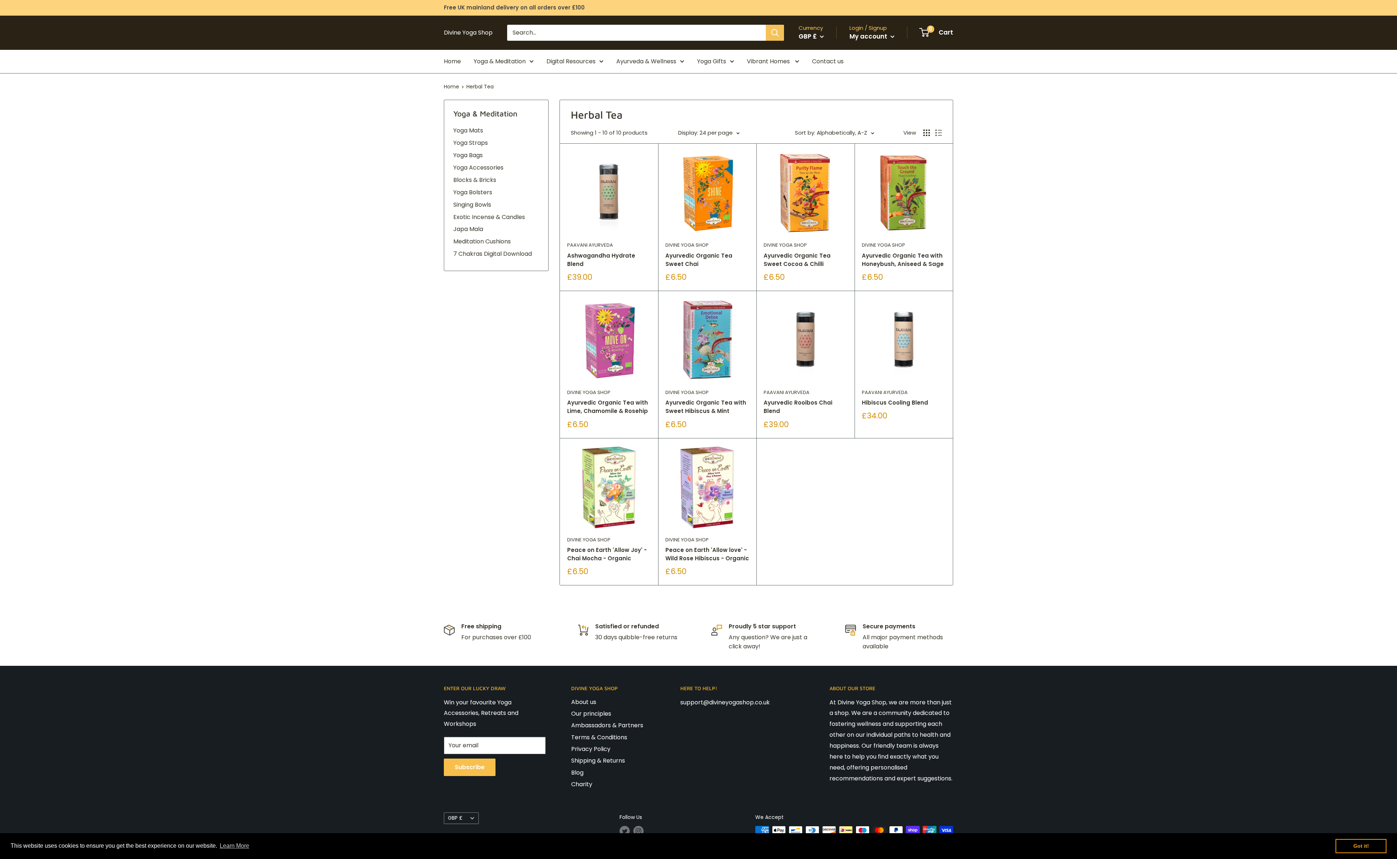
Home (452, 61)
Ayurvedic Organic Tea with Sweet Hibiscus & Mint (705, 407)
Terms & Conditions (599, 737)
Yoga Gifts (711, 61)
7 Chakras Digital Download (492, 254)
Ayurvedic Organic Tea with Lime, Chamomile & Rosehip (607, 407)
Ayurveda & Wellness (646, 61)
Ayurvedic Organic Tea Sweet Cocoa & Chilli (797, 260)
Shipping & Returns (598, 760)
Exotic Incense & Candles (489, 217)
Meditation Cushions (482, 241)
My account (869, 36)
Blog (577, 772)
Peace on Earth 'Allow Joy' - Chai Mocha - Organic (607, 554)
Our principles (591, 713)
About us (583, 702)
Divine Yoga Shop (687, 245)
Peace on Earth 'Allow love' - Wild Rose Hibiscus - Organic (707, 554)
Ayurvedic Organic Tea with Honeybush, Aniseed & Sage (903, 260)
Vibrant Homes (769, 61)
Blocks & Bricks (474, 180)
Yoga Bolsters (472, 192)
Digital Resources (571, 61)
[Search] (775, 33)
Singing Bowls (472, 204)
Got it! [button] (1361, 846)
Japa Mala (468, 229)
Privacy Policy (590, 749)
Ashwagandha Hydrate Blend (601, 260)
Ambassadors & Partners (607, 725)
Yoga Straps (470, 143)
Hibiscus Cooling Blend (895, 402)
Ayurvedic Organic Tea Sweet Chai (698, 260)
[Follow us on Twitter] (625, 831)
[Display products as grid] (926, 133)
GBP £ (455, 818)
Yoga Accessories (478, 167)
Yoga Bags (468, 155)
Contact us (828, 61)
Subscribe (470, 767)
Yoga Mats (468, 130)
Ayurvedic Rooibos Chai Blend (798, 407)
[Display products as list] (938, 133)
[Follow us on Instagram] (638, 831)
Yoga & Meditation (500, 61)
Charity (581, 784)
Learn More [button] (234, 846)
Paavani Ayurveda (590, 245)
